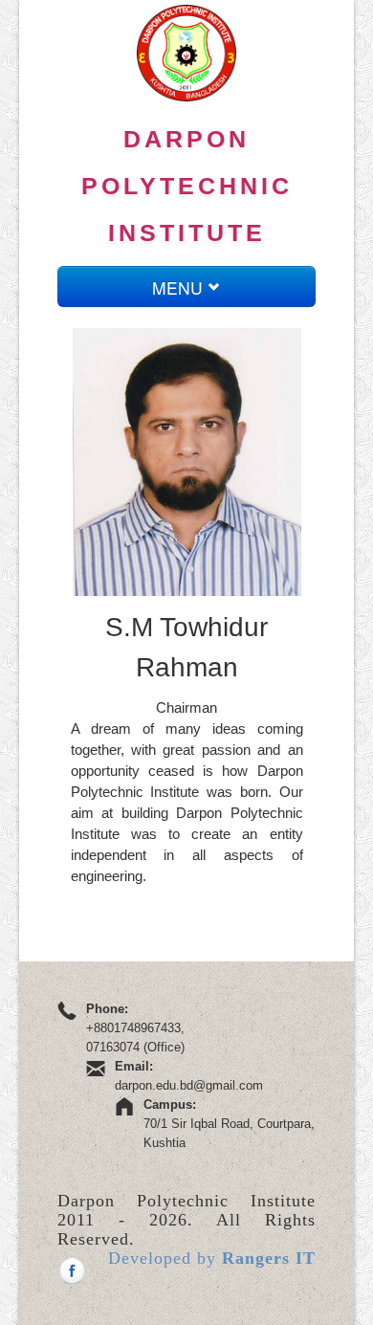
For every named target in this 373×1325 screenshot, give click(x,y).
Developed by (212, 1258)
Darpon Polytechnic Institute (187, 185)
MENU (180, 287)
